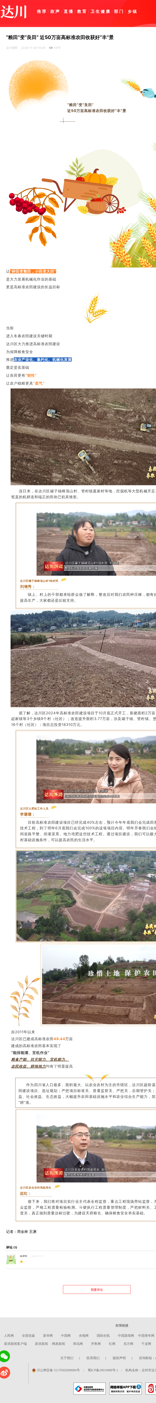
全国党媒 (28, 1335)
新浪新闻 (41, 1343)
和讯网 (78, 1343)
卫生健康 (101, 11)
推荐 (42, 11)
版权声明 (119, 1358)
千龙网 (146, 1343)
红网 (112, 1343)
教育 (82, 11)
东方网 (128, 1343)
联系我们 (93, 1358)
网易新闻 (58, 1343)
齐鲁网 (96, 1343)
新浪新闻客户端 (15, 1343)
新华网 (48, 1335)
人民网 (9, 1335)
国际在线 (103, 1335)
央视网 (84, 1335)
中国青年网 (146, 1335)
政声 (55, 11)
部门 (119, 11)
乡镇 (133, 11)
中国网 (66, 1335)
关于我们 (66, 1358)
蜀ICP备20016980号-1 (103, 1370)
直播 (69, 11)
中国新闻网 (126, 1335)
